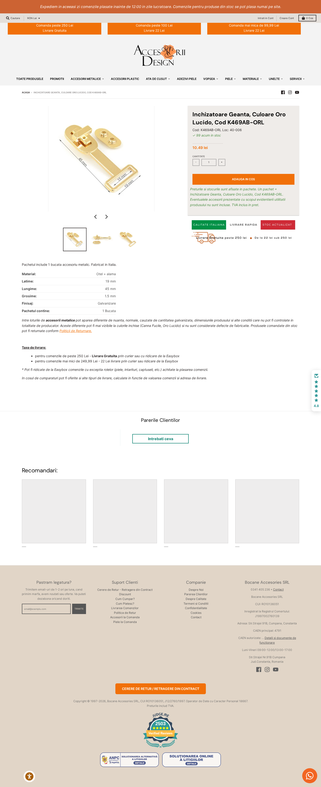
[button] (316, 390)
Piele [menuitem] (229, 79)
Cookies (196, 613)
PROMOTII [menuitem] (57, 79)
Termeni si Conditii (196, 603)
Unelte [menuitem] (274, 79)
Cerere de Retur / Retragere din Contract (160, 689)
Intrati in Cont (266, 18)
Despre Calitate (196, 599)
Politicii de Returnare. (75, 331)
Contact (196, 617)
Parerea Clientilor (196, 594)
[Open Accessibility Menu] (29, 776)
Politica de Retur (125, 613)
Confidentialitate (196, 608)
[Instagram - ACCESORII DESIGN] (290, 92)
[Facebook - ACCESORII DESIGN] (283, 92)
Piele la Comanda (125, 622)
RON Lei (32, 18)
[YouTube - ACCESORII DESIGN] (297, 92)
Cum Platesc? (125, 603)
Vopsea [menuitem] (209, 79)
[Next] (106, 216)
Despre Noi (196, 589)
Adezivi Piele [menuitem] (186, 79)
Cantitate (198, 156)
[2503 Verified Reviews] (160, 749)
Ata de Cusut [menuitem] (156, 79)
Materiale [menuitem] (251, 79)
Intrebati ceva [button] (160, 438)
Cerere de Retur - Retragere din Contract (125, 589)
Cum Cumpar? (125, 599)
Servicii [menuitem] (295, 79)
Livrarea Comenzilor (125, 608)
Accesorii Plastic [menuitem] (125, 79)
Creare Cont (287, 18)
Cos (309, 18)
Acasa (26, 92)
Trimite (79, 608)
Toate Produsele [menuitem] (29, 79)
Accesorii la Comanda (125, 617)
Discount (125, 594)
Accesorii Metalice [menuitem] (86, 79)
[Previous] (96, 216)
